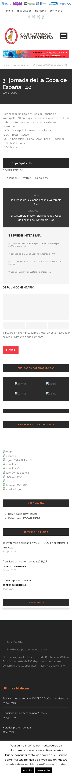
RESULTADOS (24, 11)
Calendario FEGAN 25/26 (24, 518)
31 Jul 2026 (8, 588)
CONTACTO (55, 11)
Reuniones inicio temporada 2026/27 (25, 561)
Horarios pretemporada (17, 580)
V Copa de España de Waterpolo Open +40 (29, 271)
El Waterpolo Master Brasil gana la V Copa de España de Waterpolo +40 (35, 244)
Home (6, 65)
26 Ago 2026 (9, 551)
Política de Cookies (52, 764)
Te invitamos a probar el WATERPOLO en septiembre (35, 542)
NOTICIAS (40, 11)
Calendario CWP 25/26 (23, 514)
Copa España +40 (22, 163)
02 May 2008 (10, 92)
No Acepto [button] (43, 770)
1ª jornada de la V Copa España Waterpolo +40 (31, 253)
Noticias (8, 548)
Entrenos (9, 566)
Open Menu (63, 36)
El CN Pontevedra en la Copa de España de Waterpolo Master (35, 262)
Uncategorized (21, 65)
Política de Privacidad (21, 764)
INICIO (9, 11)
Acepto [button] (27, 770)
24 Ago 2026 (9, 570)
